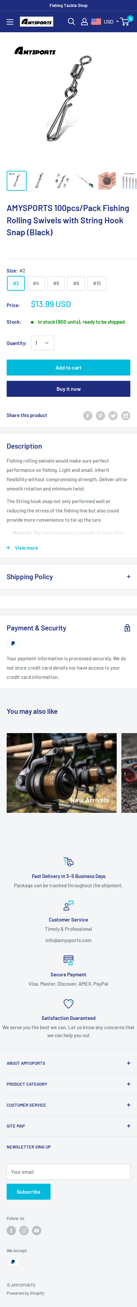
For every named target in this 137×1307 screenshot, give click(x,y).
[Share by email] (125, 415)
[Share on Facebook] (87, 415)
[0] (125, 22)
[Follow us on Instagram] (24, 1230)
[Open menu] (10, 22)
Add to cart (68, 367)
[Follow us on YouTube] (36, 1230)
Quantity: (17, 343)
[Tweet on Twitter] (113, 415)
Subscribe (29, 1191)
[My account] (84, 21)
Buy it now (69, 388)
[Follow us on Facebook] (11, 1230)
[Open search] (71, 21)
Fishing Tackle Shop (68, 5)
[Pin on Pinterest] (100, 415)
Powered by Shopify (25, 1293)
